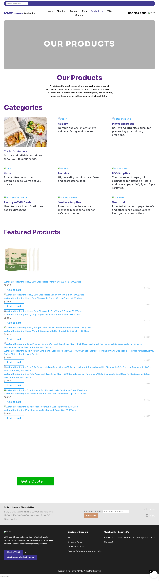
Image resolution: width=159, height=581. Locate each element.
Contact (79, 15)
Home (50, 11)
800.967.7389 (13, 552)
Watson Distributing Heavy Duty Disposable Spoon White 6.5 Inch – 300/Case (43, 298)
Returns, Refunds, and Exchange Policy (85, 551)
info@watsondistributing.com (20, 557)
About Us (61, 11)
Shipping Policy (75, 542)
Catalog (74, 11)
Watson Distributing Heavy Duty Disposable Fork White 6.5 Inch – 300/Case (42, 314)
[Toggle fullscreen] (3, 576)
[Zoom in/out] (1, 576)
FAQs (70, 537)
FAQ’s (109, 11)
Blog (84, 11)
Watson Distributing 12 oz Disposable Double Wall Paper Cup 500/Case (40, 410)
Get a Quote (32, 481)
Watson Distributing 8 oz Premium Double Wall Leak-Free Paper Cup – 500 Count (45, 393)
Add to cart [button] (14, 289)
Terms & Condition (76, 546)
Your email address (93, 511)
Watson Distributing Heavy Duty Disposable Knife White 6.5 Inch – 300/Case (42, 282)
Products (95, 11)
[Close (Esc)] (8, 576)
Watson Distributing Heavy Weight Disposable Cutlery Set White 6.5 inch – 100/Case (46, 331)
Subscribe (91, 515)
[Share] (6, 576)
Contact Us (109, 542)
